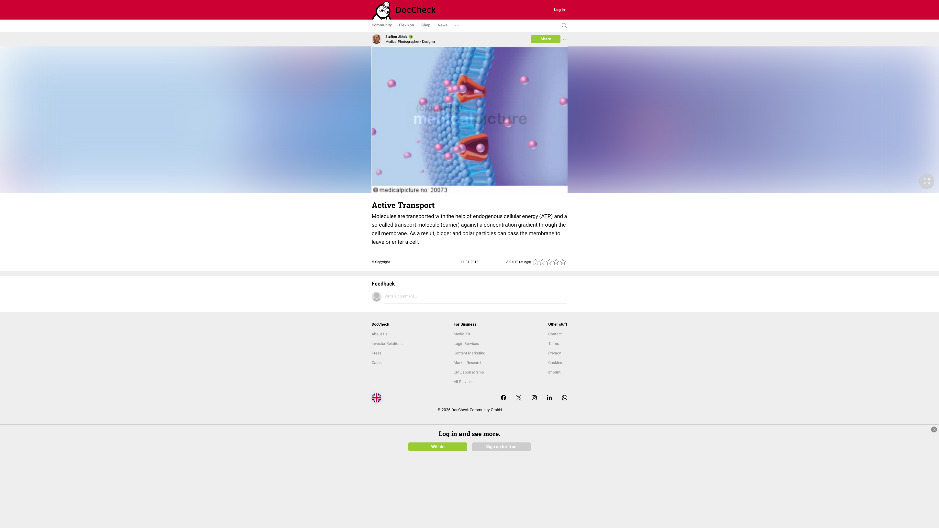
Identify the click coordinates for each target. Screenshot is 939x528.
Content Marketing (469, 353)
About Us (379, 334)
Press (376, 353)
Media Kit (462, 334)
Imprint (554, 372)
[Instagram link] (534, 398)
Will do (438, 446)
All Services (463, 381)
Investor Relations (387, 343)
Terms (553, 343)
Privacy (554, 353)
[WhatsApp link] (564, 398)
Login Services (466, 343)
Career (377, 362)
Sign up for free (501, 446)
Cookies (555, 362)
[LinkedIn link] (549, 398)
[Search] (563, 26)
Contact (555, 334)
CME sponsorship (469, 372)
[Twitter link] (519, 398)
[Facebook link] (503, 398)
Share (546, 39)
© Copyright (381, 262)
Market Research (468, 362)
